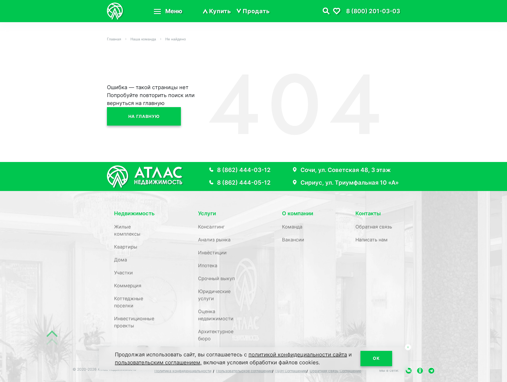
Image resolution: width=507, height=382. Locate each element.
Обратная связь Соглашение (335, 371)
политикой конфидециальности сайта (297, 354)
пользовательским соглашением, (158, 362)
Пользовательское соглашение (244, 371)
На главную (143, 116)
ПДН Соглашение (290, 371)
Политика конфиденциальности (182, 371)
